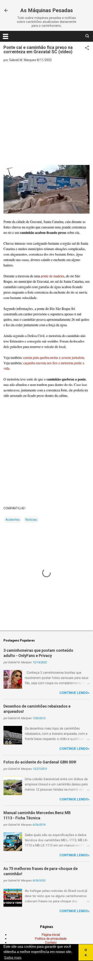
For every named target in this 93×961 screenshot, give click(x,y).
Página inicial (51, 935)
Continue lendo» (74, 693)
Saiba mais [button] (12, 957)
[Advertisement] (46, 113)
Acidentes (12, 520)
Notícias (31, 520)
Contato (51, 942)
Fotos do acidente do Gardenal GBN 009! (39, 762)
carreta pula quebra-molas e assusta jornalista (53, 357)
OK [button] (86, 952)
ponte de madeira (52, 276)
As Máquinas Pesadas (46, 10)
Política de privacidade (51, 939)
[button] (87, 48)
